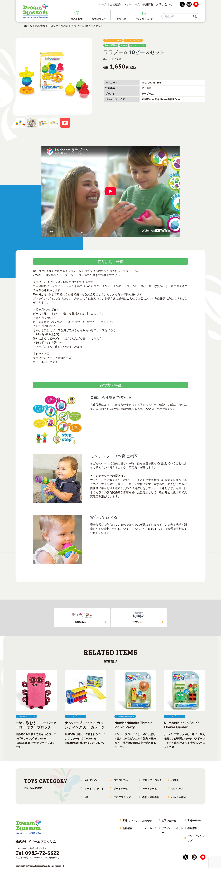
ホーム (103, 4)
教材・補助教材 (150, 797)
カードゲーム (149, 788)
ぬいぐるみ (91, 779)
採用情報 (147, 4)
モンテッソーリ (137, 45)
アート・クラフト (133, 40)
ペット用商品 (178, 797)
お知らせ (147, 820)
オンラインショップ (196, 838)
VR (86, 797)
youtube (196, 4)
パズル (175, 779)
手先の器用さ (111, 45)
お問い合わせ (164, 4)
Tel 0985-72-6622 (37, 852)
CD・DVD (176, 788)
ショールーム (131, 4)
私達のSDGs (194, 820)
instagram (189, 4)
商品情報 (40, 25)
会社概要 (115, 4)
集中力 (124, 45)
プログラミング (122, 797)
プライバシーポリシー (172, 830)
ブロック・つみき (58, 25)
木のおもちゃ (121, 779)
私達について (130, 820)
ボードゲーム (121, 788)
